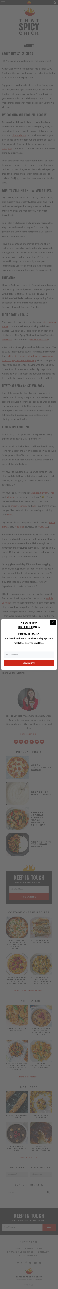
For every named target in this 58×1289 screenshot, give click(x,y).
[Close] (53, 622)
